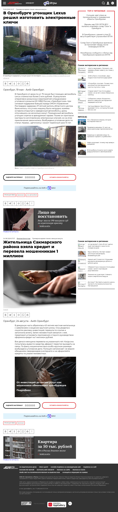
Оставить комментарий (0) (59, 177)
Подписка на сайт (89, 467)
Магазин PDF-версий (26, 470)
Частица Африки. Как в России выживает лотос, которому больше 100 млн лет (100, 108)
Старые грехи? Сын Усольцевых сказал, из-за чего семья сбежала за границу (101, 93)
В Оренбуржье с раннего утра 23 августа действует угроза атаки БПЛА (96, 36)
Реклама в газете (79, 470)
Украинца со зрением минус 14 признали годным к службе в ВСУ (99, 135)
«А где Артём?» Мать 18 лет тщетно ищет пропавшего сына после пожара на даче (100, 246)
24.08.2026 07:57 (9, 238)
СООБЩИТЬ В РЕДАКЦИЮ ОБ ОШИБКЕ (75, 472)
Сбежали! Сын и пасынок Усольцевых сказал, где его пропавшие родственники (101, 268)
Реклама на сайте (63, 470)
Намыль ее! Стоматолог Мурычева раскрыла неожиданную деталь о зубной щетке (100, 261)
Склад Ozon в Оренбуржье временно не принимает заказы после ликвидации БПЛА (96, 45)
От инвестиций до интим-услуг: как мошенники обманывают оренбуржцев (41, 384)
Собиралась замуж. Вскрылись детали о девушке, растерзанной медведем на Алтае (100, 100)
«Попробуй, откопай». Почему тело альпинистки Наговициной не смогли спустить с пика (100, 85)
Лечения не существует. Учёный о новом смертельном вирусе (100, 275)
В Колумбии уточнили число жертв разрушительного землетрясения (100, 151)
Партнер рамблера (39, 503)
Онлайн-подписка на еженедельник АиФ (66, 467)
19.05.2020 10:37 (8, 9)
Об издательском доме (28, 467)
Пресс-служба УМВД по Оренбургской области (36, 168)
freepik (5, 309)
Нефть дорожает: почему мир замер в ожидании (100, 143)
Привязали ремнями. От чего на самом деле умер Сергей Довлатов (99, 128)
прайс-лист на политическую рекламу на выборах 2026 (39, 472)
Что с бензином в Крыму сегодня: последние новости (99, 120)
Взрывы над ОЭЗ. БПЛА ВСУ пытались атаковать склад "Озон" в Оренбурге (96, 26)
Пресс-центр (43, 467)
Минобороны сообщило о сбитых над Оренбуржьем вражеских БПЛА (96, 54)
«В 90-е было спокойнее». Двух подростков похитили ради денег (100, 77)
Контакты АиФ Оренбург (45, 470)
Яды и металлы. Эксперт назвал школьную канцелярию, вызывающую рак (99, 253)
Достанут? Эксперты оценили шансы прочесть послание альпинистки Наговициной (101, 284)
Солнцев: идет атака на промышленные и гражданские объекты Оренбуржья (96, 17)
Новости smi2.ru (11, 232)
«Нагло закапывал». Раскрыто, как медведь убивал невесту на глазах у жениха (101, 70)
